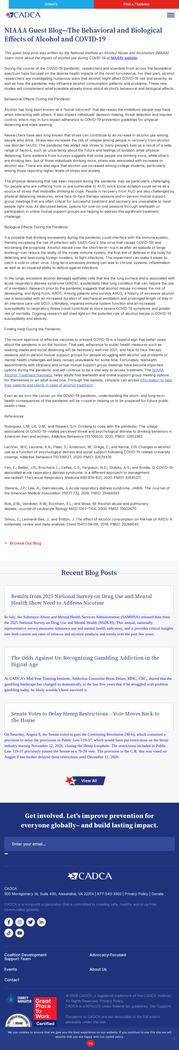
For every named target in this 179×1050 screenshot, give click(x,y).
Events (10, 969)
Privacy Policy (136, 894)
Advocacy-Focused (108, 955)
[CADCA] (22, 15)
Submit (6, 853)
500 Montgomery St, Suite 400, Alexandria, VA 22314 (49, 894)
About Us (98, 969)
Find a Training (137, 4)
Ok (91, 1043)
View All (89, 780)
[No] (173, 1038)
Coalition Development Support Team (25, 957)
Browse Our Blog (25, 543)
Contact (11, 979)
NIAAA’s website (123, 58)
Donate (51, 4)
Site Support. (160, 1006)
